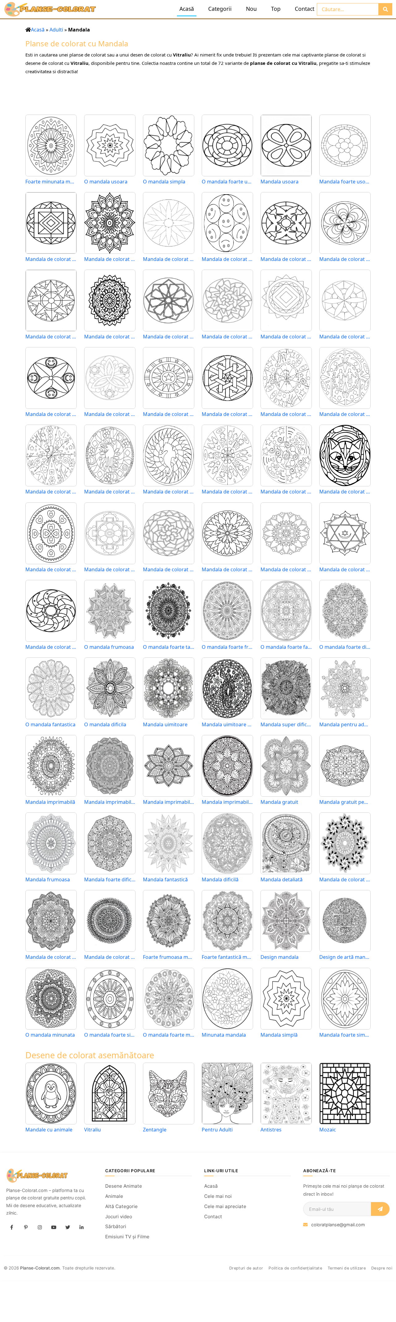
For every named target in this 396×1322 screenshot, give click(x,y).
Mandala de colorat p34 (51, 259)
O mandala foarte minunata (168, 1035)
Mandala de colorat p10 (51, 570)
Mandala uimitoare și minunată (227, 725)
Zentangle (154, 1129)
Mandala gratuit (279, 802)
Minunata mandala (224, 1035)
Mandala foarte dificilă (110, 880)
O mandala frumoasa (109, 647)
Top (276, 8)
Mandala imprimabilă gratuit (168, 802)
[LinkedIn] (81, 1227)
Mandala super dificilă (286, 725)
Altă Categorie (121, 1206)
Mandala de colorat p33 (110, 259)
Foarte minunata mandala (51, 182)
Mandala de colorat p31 (227, 259)
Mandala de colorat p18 (286, 414)
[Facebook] (11, 1227)
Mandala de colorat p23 (345, 337)
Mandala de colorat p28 (51, 337)
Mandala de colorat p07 (227, 570)
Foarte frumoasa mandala (168, 957)
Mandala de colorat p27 (110, 337)
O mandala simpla (164, 182)
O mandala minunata (50, 1035)
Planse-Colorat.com (40, 1267)
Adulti (56, 29)
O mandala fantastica (50, 725)
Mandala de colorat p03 (345, 880)
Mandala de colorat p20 (168, 414)
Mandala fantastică (165, 880)
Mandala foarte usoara (345, 182)
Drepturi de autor (246, 1268)
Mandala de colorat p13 (227, 492)
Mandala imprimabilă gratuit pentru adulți (227, 802)
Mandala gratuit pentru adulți (345, 802)
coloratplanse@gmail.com (338, 1224)
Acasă (186, 8)
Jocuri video (118, 1216)
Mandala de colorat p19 (227, 414)
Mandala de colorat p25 (227, 337)
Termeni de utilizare (347, 1268)
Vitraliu (92, 1129)
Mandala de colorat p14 (168, 492)
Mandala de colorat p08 (168, 570)
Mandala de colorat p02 (51, 957)
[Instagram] (39, 1227)
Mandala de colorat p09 (110, 570)
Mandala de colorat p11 (345, 492)
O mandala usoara (105, 182)
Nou (251, 8)
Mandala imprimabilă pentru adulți (110, 802)
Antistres (271, 1129)
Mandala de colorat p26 (168, 337)
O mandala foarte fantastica (286, 647)
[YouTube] (53, 1227)
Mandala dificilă (220, 880)
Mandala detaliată (281, 880)
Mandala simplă (279, 1035)
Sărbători (115, 1226)
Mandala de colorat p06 (286, 570)
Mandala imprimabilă (50, 802)
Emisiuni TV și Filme (127, 1237)
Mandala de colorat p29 (345, 259)
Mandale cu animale (48, 1129)
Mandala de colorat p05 (345, 570)
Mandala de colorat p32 (168, 259)
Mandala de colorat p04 (51, 647)
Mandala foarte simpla (345, 1035)
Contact (304, 8)
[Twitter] (67, 1227)
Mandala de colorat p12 (286, 492)
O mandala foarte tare (168, 647)
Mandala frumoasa (47, 880)
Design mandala (279, 957)
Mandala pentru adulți (345, 725)
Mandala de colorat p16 (51, 492)
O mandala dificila (105, 725)
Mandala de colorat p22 (51, 414)
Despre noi (381, 1268)
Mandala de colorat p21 (110, 414)
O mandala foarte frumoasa (227, 647)
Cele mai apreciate (225, 1206)
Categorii (220, 8)
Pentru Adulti (217, 1129)
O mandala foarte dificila (345, 647)
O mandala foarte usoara (227, 182)
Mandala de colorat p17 (345, 414)
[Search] (385, 9)
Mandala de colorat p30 (286, 259)
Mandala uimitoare (165, 725)
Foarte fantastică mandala (227, 957)
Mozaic (327, 1129)
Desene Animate (123, 1186)
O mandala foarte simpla (110, 1035)
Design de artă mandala (345, 957)
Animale (114, 1196)
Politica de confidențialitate (295, 1268)
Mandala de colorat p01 (110, 957)
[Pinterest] (25, 1227)
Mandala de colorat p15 (110, 492)
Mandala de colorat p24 (286, 337)
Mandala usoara (279, 182)
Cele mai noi (218, 1196)
